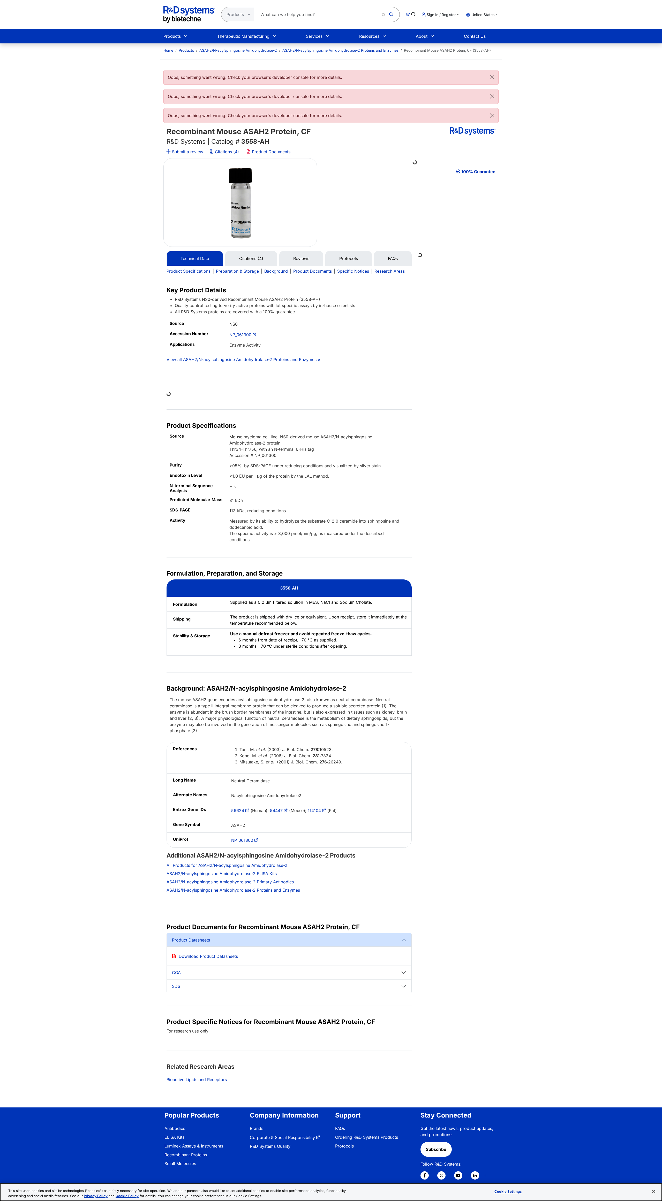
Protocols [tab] (348, 258)
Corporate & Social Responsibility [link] (282, 1137)
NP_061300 (240, 334)
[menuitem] (168, 50)
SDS (176, 986)
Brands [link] (256, 1128)
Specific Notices (353, 271)
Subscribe (436, 1149)
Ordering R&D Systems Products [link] (366, 1137)
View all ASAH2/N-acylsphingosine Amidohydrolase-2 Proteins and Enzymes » (243, 359)
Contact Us (475, 36)
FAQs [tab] (393, 258)
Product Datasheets (191, 940)
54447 (276, 810)
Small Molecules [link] (180, 1163)
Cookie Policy (127, 1196)
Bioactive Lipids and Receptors (197, 1079)
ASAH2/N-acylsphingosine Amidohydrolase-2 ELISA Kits (222, 873)
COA (176, 972)
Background (276, 271)
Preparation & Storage (237, 271)
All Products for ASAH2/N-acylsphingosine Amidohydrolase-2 (227, 865)
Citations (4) (227, 151)
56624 (237, 810)
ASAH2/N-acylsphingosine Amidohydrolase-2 (238, 50)
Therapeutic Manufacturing (243, 36)
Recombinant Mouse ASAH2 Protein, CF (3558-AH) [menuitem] (447, 50)
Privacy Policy (96, 1196)
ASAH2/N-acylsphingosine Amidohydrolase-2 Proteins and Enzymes (340, 50)
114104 (314, 810)
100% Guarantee (478, 171)
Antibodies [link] (174, 1128)
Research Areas (389, 271)
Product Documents (270, 151)
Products (172, 36)
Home (168, 50)
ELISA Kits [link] (174, 1137)
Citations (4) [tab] (251, 258)
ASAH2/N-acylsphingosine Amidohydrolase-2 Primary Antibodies (230, 881)
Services (314, 36)
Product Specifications (188, 271)
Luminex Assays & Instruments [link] (193, 1146)
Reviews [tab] (301, 258)
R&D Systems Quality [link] (270, 1146)
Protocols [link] (344, 1146)
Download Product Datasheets (208, 956)
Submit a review (187, 151)
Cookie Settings (508, 1191)
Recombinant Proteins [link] (185, 1154)
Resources (369, 36)
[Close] (492, 77)
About (421, 36)
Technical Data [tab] (194, 258)
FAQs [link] (340, 1128)
